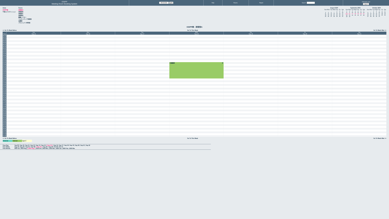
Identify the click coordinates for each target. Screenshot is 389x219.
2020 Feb (65, 148)
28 (334, 16)
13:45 (4, 77)
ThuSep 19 (251, 33)
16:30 (4, 97)
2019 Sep (31, 148)
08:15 (4, 37)
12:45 (4, 70)
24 (342, 15)
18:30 (4, 112)
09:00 (4, 43)
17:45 (4, 106)
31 (342, 16)
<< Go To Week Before (10, 30)
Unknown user (366, 2)
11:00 (4, 57)
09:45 (4, 48)
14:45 (4, 85)
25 (325, 16)
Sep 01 (27, 147)
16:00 (4, 94)
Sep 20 (77, 145)
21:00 (4, 130)
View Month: (6, 148)
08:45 (4, 41)
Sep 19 (72, 145)
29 (337, 16)
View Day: (6, 145)
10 (342, 12)
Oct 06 (56, 147)
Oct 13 (61, 147)
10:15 (4, 52)
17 (342, 13)
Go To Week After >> (380, 30)
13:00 (4, 72)
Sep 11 (27, 145)
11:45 (4, 63)
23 (339, 15)
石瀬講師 (172, 63)
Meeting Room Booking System (64, 4)
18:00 (4, 108)
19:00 (4, 116)
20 (331, 15)
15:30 (4, 90)
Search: (304, 3)
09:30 (4, 46)
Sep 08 (33, 147)
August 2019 (334, 8)
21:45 (4, 136)
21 (334, 15)
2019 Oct (38, 148)
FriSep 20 (305, 33)
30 (339, 16)
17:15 (4, 103)
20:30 (4, 127)
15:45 (4, 92)
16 (339, 13)
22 (337, 15)
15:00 (4, 86)
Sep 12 (32, 145)
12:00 (4, 64)
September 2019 (355, 8)
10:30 (4, 54)
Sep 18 (66, 145)
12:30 (4, 68)
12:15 (4, 66)
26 (328, 16)
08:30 (4, 39)
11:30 (4, 61)
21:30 (4, 134)
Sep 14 (43, 145)
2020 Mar (72, 148)
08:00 (4, 35)
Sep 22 (88, 145)
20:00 (4, 123)
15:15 (4, 88)
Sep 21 (82, 145)
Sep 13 (38, 145)
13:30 (4, 75)
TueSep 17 (142, 33)
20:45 (4, 128)
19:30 (4, 119)
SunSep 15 (34, 33)
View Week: (6, 147)
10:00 (4, 50)
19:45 (4, 121)
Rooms (236, 3)
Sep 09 (16, 145)
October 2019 (376, 8)
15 (337, 13)
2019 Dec (52, 148)
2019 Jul (17, 148)
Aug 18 (16, 147)
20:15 (4, 125)
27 (331, 16)
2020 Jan (58, 148)
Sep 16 (56, 145)
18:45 (4, 114)
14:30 (4, 83)
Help (213, 3)
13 (331, 13)
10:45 (4, 55)
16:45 (4, 99)
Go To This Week (192, 30)
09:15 (4, 44)
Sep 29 (51, 147)
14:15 (4, 81)
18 (325, 15)
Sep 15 (49, 145)
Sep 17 (61, 145)
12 (328, 13)
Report (261, 3)
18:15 (4, 110)
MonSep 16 (88, 33)
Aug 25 (22, 147)
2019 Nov (45, 148)
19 (328, 15)
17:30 (4, 105)
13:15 (4, 74)
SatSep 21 (359, 33)
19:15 (4, 117)
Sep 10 (22, 145)
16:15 (4, 96)
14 (334, 13)
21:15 (4, 132)
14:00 (4, 79)
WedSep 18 (196, 33)
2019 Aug (24, 148)
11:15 (4, 59)
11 (325, 13)
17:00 (4, 101)
